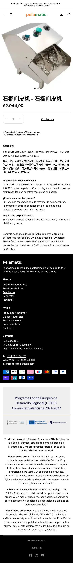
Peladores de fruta (13, 288)
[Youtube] (42, 555)
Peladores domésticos (15, 284)
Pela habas (9, 292)
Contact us (47, 119)
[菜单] (4, 14)
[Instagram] (36, 555)
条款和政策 (36, 548)
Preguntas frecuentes (15, 312)
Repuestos (8, 295)
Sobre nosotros (11, 324)
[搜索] (11, 14)
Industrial (8, 299)
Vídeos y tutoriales (13, 316)
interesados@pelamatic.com (18, 363)
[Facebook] (31, 555)
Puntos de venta (12, 320)
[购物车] (69, 14)
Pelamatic (40, 540)
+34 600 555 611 (16, 356)
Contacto (8, 328)
